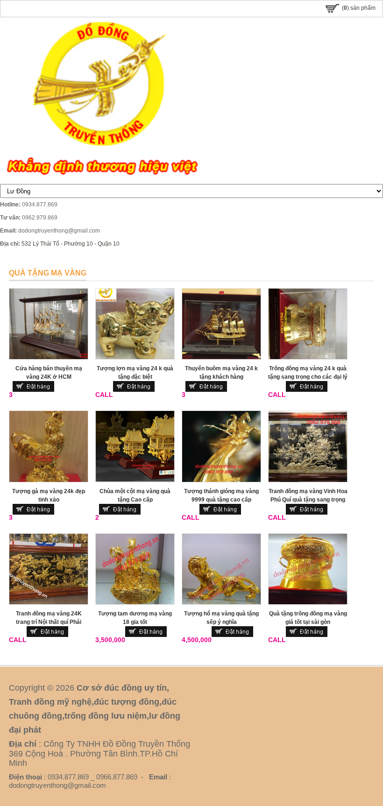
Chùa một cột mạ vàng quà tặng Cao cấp (134, 495)
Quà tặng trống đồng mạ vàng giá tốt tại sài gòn (308, 617)
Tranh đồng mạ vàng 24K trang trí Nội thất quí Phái (49, 617)
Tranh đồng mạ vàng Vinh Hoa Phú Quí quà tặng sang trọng (308, 495)
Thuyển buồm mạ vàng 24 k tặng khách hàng (221, 372)
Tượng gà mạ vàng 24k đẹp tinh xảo (48, 495)
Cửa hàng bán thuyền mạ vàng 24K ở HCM (48, 372)
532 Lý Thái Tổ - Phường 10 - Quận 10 (70, 243)
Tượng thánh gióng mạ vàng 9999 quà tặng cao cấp (221, 495)
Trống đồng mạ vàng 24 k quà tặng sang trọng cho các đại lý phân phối (308, 377)
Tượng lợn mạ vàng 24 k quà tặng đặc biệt (135, 372)
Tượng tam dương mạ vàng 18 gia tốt (135, 617)
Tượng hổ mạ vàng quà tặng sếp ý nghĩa (221, 617)
